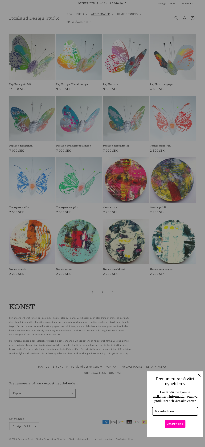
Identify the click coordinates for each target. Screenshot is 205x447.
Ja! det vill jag (175, 424)
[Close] (199, 375)
